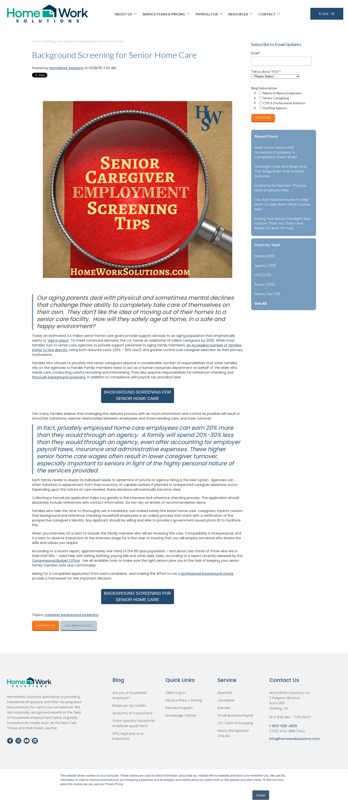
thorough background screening (58, 377)
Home (36, 41)
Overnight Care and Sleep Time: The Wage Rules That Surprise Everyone (281, 171)
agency (265, 265)
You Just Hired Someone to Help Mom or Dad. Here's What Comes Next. (282, 204)
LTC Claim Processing (235, 723)
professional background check (207, 573)
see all (261, 303)
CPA (263, 275)
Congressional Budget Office (56, 560)
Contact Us (45, 625)
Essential (225, 692)
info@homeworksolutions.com (294, 738)
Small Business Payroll (235, 715)
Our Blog (49, 41)
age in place (58, 340)
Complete (226, 700)
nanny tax (268, 294)
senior (265, 284)
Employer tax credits (129, 705)
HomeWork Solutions (66, 68)
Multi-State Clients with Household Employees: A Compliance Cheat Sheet (276, 152)
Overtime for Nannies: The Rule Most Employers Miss (280, 188)
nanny (265, 256)
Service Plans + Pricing (183, 700)
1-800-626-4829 (283, 726)
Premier (224, 708)
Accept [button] (260, 795)
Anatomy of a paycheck (132, 713)
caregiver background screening (71, 614)
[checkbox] (282, 100)
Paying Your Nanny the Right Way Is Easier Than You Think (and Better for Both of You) (282, 223)
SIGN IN (327, 14)
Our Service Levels (78, 625)
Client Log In (175, 692)
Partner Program (179, 708)
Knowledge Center (180, 715)
